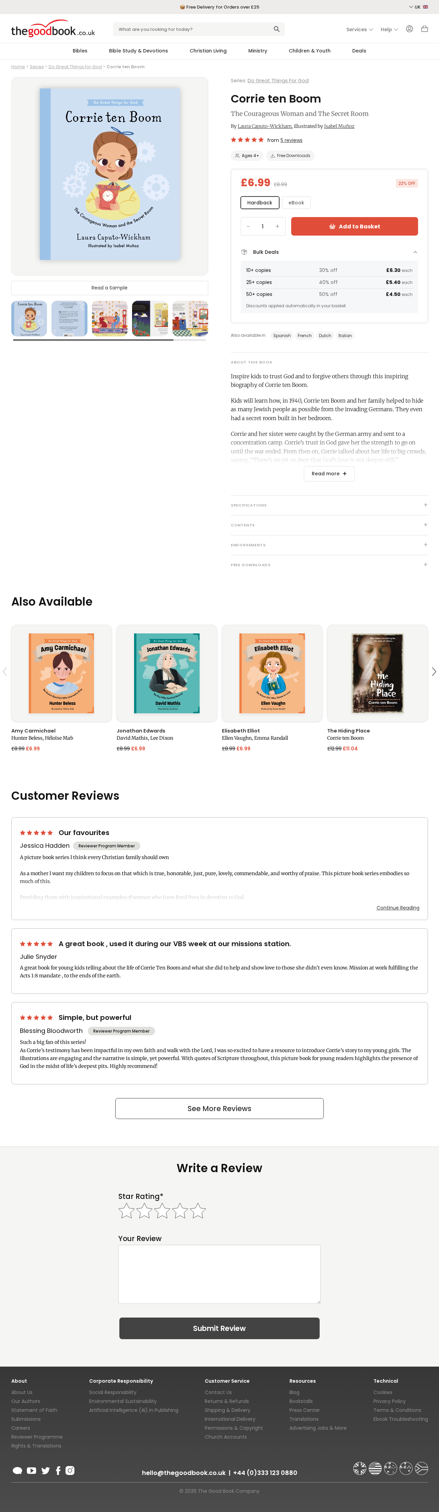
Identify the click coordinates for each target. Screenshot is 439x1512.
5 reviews (291, 140)
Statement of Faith (34, 1410)
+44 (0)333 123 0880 (265, 1472)
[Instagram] (69, 1469)
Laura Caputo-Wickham (265, 126)
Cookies (382, 1392)
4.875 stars (247, 139)
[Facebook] (58, 1469)
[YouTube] (31, 1469)
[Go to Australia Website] (391, 1465)
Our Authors (25, 1401)
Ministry (257, 50)
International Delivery (230, 1419)
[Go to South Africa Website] (421, 1465)
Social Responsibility (113, 1392)
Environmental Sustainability (123, 1401)
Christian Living (208, 50)
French (305, 335)
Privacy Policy (389, 1401)
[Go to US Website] (376, 1465)
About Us (22, 1392)
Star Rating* (140, 1196)
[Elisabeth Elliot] (272, 673)
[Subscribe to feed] (17, 1469)
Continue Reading (398, 907)
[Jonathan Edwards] (166, 673)
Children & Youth (310, 50)
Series (37, 67)
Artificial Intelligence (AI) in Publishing (133, 1410)
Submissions (26, 1419)
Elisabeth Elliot (241, 730)
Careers (20, 1428)
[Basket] (424, 30)
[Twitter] (44, 1469)
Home (18, 67)
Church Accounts (226, 1436)
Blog (294, 1392)
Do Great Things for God (75, 67)
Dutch (325, 335)
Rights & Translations (36, 1445)
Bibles (80, 50)
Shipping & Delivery (227, 1410)
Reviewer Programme (37, 1436)
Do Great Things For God (278, 80)
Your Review (140, 1238)
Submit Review (219, 1328)
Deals (359, 50)
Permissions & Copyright (234, 1428)
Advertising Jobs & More (318, 1428)
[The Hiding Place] (377, 673)
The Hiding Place (348, 730)
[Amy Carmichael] (61, 673)
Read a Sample (110, 287)
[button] (6, 687)
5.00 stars (37, 832)
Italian (345, 335)
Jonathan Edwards (141, 730)
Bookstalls (301, 1401)
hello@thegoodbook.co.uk (184, 1472)
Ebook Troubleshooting (400, 1419)
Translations (304, 1419)
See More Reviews (219, 1109)
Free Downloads (293, 155)
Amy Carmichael (33, 730)
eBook (296, 202)
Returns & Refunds (227, 1401)
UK (418, 7)
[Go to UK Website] (360, 1465)
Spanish (282, 335)
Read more (326, 473)
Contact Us (218, 1392)
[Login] (409, 29)
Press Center (304, 1410)
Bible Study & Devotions (138, 50)
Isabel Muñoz (339, 126)
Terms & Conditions (397, 1410)
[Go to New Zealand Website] (407, 1465)
